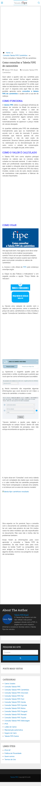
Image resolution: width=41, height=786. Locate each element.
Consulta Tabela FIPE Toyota (15, 718)
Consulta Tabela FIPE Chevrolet (16, 693)
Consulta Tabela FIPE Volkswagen (17, 721)
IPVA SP (7, 750)
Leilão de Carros (10, 727)
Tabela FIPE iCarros (11, 736)
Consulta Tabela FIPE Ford (14, 699)
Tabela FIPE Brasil (11, 70)
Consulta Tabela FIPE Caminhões (15, 55)
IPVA (6, 724)
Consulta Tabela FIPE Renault (15, 714)
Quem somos (9, 756)
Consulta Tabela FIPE (12, 687)
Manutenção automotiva (13, 730)
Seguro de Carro (10, 733)
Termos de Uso (10, 759)
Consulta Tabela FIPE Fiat (14, 696)
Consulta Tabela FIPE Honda (15, 702)
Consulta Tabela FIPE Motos (15, 708)
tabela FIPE (8, 105)
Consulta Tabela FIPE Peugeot (15, 711)
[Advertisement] (20, 28)
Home (8, 53)
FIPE (24, 267)
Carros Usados (9, 684)
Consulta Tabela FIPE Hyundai (15, 705)
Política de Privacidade (12, 753)
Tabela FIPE (14, 777)
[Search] (20, 658)
